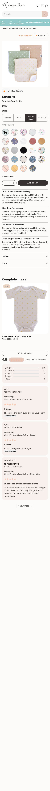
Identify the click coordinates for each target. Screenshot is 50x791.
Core (19, 118)
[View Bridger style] (32, 159)
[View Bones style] (41, 159)
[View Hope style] (14, 141)
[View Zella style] (5, 159)
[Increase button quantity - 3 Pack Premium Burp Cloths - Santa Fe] (14, 183)
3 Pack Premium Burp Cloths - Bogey (19, 435)
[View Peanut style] (14, 159)
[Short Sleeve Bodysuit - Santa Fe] (25, 308)
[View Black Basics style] (23, 150)
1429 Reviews (17, 91)
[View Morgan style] (23, 132)
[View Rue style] (23, 168)
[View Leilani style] (41, 150)
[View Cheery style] (5, 168)
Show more (23, 505)
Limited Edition (31, 117)
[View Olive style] (14, 132)
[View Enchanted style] (5, 141)
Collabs (8, 118)
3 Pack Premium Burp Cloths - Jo (18, 399)
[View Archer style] (5, 132)
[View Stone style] (14, 150)
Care (4, 263)
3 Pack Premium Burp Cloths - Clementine (22, 474)
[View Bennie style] (14, 168)
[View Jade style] (32, 141)
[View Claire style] (41, 132)
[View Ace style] (32, 150)
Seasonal (42, 118)
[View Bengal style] (32, 168)
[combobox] (22, 14)
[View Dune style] (41, 141)
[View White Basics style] (23, 141)
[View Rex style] (5, 150)
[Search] (45, 14)
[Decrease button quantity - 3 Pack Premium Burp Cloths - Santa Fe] (5, 183)
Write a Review (25, 353)
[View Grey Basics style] (32, 132)
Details (5, 256)
